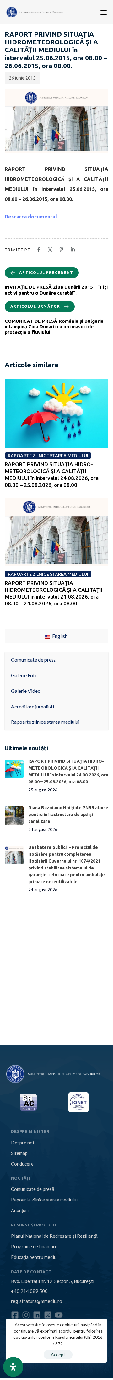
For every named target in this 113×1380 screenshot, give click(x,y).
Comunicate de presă (32, 1189)
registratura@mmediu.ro (36, 1301)
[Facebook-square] (15, 1315)
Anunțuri (20, 1210)
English (59, 636)
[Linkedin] (37, 1315)
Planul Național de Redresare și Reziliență (54, 1236)
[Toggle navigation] (81, 12)
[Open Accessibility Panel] (13, 1367)
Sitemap (19, 1153)
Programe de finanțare (34, 1246)
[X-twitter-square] (48, 1315)
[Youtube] (59, 1315)
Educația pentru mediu (33, 1257)
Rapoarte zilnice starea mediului (44, 1199)
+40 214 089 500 (29, 1291)
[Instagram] (26, 1315)
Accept (58, 1354)
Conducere (22, 1164)
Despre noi (22, 1142)
